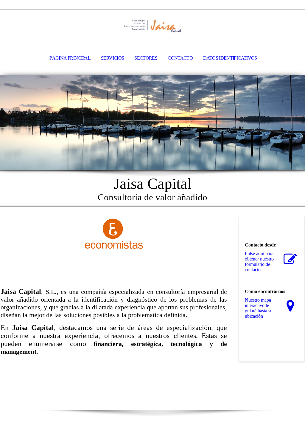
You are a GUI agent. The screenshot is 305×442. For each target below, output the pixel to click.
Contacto (180, 58)
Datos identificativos (230, 58)
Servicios (112, 58)
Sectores (145, 58)
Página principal (70, 58)
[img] (152, 25)
